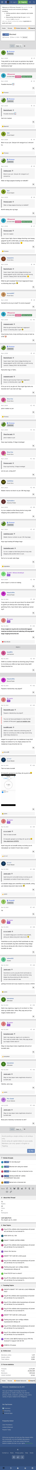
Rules (12, 1453)
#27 (34, 907)
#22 (34, 685)
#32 (34, 1069)
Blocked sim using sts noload (16, 1166)
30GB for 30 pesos (10, 1345)
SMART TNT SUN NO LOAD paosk (15, 1315)
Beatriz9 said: (8, 110)
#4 (34, 139)
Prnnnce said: (8, 201)
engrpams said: (8, 324)
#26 (34, 869)
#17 (34, 529)
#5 (34, 166)
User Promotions (7, 1424)
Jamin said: (7, 873)
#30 (34, 1005)
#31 (34, 1029)
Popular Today (6, 1429)
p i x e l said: (7, 831)
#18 (34, 579)
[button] (18, 1449)
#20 (34, 626)
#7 (34, 226)
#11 (34, 353)
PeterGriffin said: (9, 710)
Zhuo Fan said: (8, 434)
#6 (34, 197)
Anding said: (7, 171)
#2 (34, 81)
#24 (34, 765)
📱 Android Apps (7, 1413)
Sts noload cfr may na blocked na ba (19, 1171)
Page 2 (18, 647)
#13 (34, 430)
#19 (34, 599)
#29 (34, 965)
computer (17, 19)
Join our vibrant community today (12, 21)
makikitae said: (8, 534)
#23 (34, 705)
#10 (34, 319)
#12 (34, 405)
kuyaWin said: (8, 727)
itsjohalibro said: (9, 548)
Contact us (5, 1453)
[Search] (34, 2)
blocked (25, 37)
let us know (29, 1443)
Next (17, 46)
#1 (34, 58)
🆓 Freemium (6, 1408)
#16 (34, 507)
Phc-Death (4, 1220)
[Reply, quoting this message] (33, 88)
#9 (34, 300)
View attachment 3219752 (11, 841)
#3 (34, 105)
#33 (34, 1105)
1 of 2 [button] (12, 46)
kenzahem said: (8, 1034)
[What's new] (30, 2)
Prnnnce (6, 37)
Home (31, 1453)
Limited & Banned (7, 1427)
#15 (34, 487)
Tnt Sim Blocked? (12, 1162)
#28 (34, 927)
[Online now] (5, 402)
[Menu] (2, 2)
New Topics (7, 1225)
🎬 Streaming (6, 1411)
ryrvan (33, 1375)
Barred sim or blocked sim (15, 1182)
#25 (34, 827)
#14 (34, 458)
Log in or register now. (23, 721)
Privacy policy (19, 1453)
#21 (34, 658)
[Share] (31, 58)
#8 (34, 264)
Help (26, 1453)
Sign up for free (26, 7)
